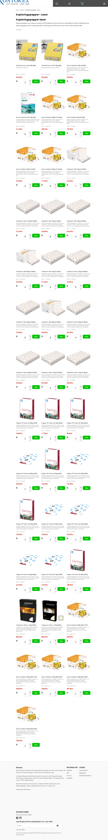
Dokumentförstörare (85, 775)
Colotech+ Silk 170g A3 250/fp (51, 271)
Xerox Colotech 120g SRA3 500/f (51, 677)
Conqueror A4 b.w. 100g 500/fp (26, 625)
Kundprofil (69, 778)
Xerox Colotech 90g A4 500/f (76, 117)
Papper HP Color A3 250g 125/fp (52, 524)
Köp (36, 81)
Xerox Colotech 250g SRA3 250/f (26, 729)
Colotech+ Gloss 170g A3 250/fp (26, 221)
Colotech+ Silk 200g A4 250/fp (51, 322)
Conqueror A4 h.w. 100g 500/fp (51, 625)
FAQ (68, 773)
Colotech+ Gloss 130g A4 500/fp (77, 271)
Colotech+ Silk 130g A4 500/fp (26, 322)
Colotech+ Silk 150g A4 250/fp (76, 169)
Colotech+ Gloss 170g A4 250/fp (77, 372)
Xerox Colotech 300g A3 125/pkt (51, 117)
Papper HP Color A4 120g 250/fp (77, 423)
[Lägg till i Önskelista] (17, 81)
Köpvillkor (69, 770)
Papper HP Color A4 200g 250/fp (26, 423)
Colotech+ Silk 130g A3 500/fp (76, 221)
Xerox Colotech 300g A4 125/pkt (51, 169)
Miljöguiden (82, 773)
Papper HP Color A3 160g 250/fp (77, 524)
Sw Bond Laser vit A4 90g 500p (26, 65)
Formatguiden (83, 770)
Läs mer (18, 29)
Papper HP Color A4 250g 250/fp (77, 574)
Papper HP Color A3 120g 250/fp (52, 574)
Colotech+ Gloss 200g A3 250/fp (77, 322)
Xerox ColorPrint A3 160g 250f (26, 117)
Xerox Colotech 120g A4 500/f (76, 65)
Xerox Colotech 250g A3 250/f (25, 169)
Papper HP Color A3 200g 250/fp (26, 473)
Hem (17, 10)
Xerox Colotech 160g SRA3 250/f (77, 677)
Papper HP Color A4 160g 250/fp (52, 423)
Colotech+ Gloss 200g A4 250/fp (26, 372)
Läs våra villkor (20, 829)
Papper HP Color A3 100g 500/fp (77, 473)
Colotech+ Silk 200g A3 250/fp (26, 271)
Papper (22, 10)
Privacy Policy (49, 833)
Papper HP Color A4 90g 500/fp (51, 473)
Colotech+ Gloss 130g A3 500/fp (51, 372)
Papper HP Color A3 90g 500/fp (26, 574)
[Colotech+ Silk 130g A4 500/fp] (28, 308)
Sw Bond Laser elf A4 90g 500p (51, 65)
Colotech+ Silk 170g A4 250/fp (51, 221)
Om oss (69, 775)
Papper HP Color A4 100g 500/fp (26, 524)
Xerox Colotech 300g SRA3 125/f (26, 677)
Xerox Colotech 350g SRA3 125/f (77, 625)
